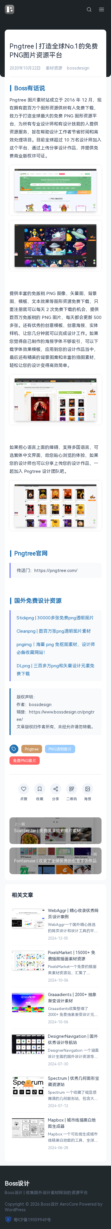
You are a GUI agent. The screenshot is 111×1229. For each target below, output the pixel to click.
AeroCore (69, 1204)
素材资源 (54, 68)
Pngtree (31, 749)
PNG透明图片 (60, 749)
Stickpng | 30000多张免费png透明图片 (55, 618)
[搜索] (89, 9)
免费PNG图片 (24, 760)
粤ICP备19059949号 (32, 1219)
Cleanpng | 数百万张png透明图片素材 (54, 631)
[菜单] (101, 9)
